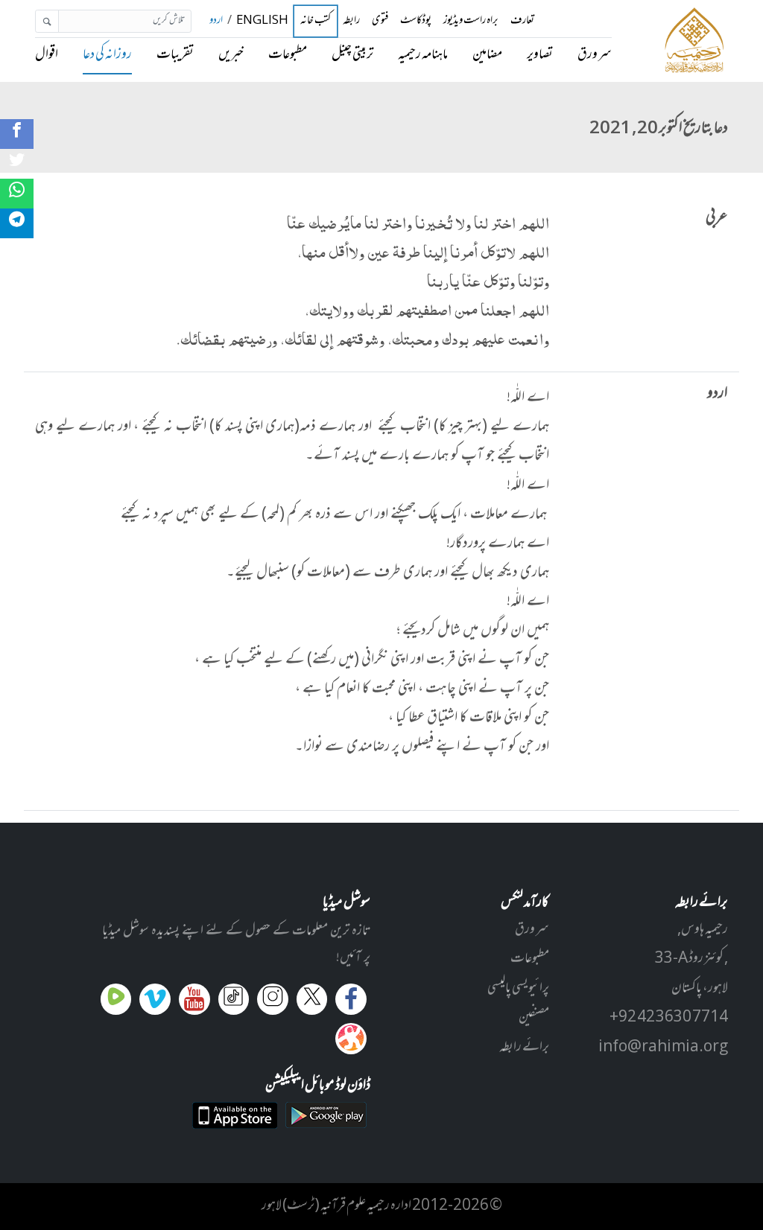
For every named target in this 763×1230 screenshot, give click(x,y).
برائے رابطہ (524, 1047)
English (262, 21)
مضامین (487, 55)
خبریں (231, 55)
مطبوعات (287, 55)
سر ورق (594, 55)
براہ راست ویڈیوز (470, 21)
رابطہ (351, 21)
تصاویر (540, 55)
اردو (216, 21)
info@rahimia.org (663, 1047)
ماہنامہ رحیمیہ (423, 55)
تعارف (522, 21)
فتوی (380, 21)
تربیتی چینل (352, 55)
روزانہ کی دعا (107, 55)
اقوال (46, 55)
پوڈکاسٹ (415, 21)
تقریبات (175, 55)
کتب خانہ (315, 21)
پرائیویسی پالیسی (518, 988)
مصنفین (534, 1017)
